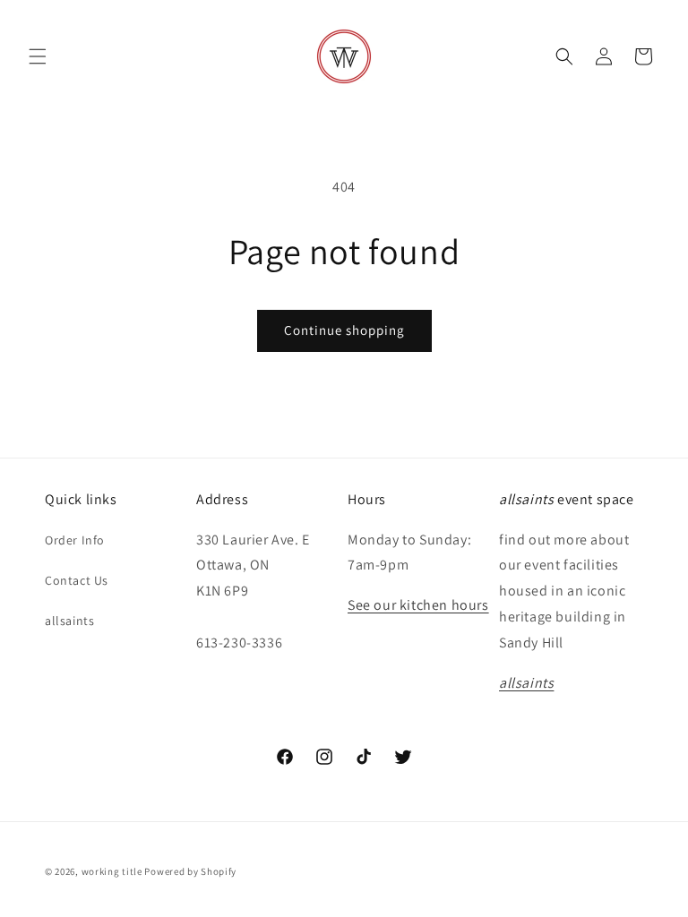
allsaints (69, 621)
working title (112, 871)
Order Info (75, 540)
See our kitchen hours (418, 605)
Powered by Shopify (190, 871)
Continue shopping (344, 330)
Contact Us (76, 580)
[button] (37, 56)
